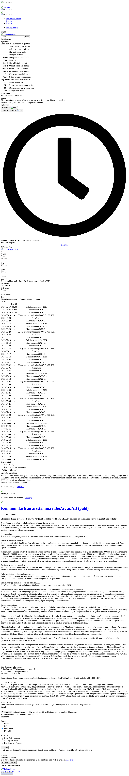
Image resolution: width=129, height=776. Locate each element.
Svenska (4, 243)
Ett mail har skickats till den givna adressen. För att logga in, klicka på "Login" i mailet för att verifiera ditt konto (47, 750)
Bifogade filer (6, 247)
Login (27, 37)
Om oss (9, 21)
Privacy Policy (12, 27)
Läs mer (69, 760)
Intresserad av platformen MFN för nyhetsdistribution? (22, 102)
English (12, 243)
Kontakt (9, 23)
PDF (16, 249)
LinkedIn (18, 771)
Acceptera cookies (9, 762)
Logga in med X (10, 34)
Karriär (11, 771)
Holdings (28, 498)
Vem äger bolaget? (8, 493)
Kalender (6, 301)
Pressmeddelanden (13, 19)
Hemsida (4, 771)
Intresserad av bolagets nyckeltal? (14, 482)
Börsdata (20, 487)
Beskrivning (6, 462)
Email (3, 707)
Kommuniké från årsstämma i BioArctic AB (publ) (45, 508)
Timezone (5, 717)
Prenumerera (6, 712)
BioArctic (64, 245)
